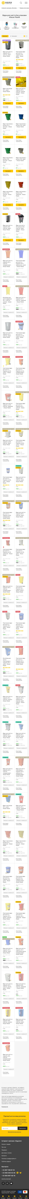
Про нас (4, 1147)
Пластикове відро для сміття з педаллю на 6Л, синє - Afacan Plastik (7, 480)
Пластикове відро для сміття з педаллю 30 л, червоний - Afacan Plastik (21, 916)
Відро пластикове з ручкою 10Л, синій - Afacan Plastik (21, 125)
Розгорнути (5, 1106)
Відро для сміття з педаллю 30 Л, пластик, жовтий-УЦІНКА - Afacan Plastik (20, 91)
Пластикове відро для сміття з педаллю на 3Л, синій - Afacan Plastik (20, 335)
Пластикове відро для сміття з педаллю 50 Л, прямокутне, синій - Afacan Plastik (21, 263)
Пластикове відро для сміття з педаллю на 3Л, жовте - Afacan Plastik (7, 371)
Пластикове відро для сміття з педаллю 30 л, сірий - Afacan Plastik (7, 625)
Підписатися (22, 1128)
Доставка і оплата (7, 1153)
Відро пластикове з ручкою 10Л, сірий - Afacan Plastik (21, 159)
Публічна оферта (6, 1161)
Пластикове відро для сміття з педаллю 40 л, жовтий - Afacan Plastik (20, 406)
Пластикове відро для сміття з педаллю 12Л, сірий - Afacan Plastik (20, 54)
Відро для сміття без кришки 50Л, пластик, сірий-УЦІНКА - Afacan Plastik (20, 228)
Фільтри (5, 36)
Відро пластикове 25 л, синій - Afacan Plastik (7, 807)
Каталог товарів (6, 1144)
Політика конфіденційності (9, 1158)
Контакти (4, 1155)
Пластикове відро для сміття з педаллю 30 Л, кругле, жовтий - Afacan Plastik (7, 916)
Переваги (4, 1150)
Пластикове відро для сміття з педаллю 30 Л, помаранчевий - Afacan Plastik (20, 661)
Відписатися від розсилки (14, 1132)
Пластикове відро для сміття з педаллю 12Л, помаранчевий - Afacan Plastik (20, 879)
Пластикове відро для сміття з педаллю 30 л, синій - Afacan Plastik (20, 625)
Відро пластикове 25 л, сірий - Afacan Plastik (7, 90)
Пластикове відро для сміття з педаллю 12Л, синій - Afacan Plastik (7, 879)
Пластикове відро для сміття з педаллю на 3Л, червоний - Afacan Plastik (7, 552)
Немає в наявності (9, 277)
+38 (8, 1170)
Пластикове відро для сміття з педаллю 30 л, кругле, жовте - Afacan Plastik (20, 589)
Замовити (8, 68)
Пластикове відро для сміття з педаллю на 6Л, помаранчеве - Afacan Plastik (7, 515)
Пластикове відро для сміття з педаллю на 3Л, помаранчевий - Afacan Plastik (20, 371)
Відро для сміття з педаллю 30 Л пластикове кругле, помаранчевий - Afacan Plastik (21, 951)
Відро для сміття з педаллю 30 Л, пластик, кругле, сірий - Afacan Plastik (7, 986)
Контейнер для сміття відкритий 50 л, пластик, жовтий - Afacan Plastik (7, 300)
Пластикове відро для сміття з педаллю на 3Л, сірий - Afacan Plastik (20, 552)
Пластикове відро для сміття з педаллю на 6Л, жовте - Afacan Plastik (20, 443)
